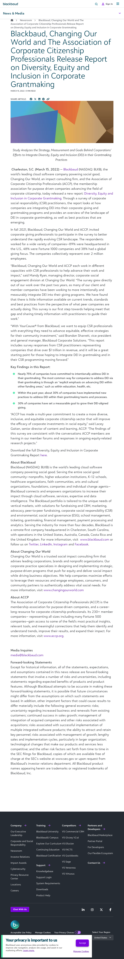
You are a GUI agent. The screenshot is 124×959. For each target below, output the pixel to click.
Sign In (109, 4)
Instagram (60, 544)
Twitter (34, 544)
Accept (82, 943)
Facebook (81, 544)
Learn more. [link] (28, 950)
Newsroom (26, 20)
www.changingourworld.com (64, 590)
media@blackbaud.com (27, 655)
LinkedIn (46, 544)
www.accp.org (53, 636)
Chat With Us (20, 909)
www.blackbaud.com (94, 539)
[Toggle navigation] (118, 4)
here (43, 455)
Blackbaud (70, 169)
